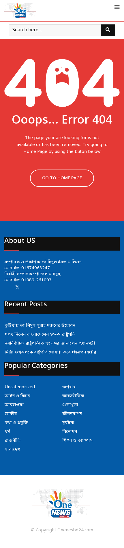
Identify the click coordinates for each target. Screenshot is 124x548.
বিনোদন (69, 431)
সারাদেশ (12, 449)
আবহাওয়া (14, 405)
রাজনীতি (12, 440)
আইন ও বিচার (17, 396)
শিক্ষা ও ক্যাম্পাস (77, 440)
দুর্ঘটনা (68, 423)
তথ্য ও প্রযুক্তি (16, 423)
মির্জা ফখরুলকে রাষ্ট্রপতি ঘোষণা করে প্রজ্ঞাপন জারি (50, 352)
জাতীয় (11, 414)
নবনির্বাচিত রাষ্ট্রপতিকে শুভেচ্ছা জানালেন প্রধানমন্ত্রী (50, 343)
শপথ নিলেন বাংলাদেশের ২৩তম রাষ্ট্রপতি (40, 334)
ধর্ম (7, 431)
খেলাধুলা (70, 405)
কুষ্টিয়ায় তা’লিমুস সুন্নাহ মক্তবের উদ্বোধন (40, 325)
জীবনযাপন (72, 414)
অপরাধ (69, 387)
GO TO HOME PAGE (62, 178)
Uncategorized (20, 387)
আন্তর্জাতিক (73, 396)
